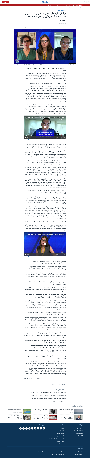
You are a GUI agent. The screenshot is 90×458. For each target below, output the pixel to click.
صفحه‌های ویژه (79, 452)
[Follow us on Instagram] (32, 428)
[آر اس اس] (26, 428)
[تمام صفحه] (59, 137)
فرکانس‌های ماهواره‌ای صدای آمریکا (56, 438)
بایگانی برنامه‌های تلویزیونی (57, 454)
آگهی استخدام (60, 436)
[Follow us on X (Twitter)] (38, 428)
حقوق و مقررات (79, 433)
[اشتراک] (20, 428)
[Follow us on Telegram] (41, 428)
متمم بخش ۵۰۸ (79, 428)
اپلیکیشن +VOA (60, 428)
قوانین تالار (80, 436)
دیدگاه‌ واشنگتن (40, 452)
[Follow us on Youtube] (35, 428)
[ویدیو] (11, 2)
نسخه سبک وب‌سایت (59, 444)
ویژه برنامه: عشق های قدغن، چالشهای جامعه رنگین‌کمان (50, 234)
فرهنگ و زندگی (62, 10)
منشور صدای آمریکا (78, 430)
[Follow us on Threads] (29, 428)
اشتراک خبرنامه (60, 433)
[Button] (26, 27)
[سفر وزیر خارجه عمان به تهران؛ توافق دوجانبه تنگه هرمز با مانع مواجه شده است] (78, 411)
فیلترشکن (62, 430)
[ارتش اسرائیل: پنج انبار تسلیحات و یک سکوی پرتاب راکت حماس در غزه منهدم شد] (27, 417)
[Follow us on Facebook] (44, 428)
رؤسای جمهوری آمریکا (59, 452)
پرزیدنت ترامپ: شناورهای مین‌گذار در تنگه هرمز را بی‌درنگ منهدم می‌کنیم (63, 5)
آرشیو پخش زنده (79, 454)
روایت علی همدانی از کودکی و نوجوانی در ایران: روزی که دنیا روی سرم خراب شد (45, 117)
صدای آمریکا (61, 119)
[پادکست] (23, 428)
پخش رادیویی (60, 441)
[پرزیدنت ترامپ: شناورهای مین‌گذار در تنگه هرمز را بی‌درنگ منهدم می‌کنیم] (53, 411)
